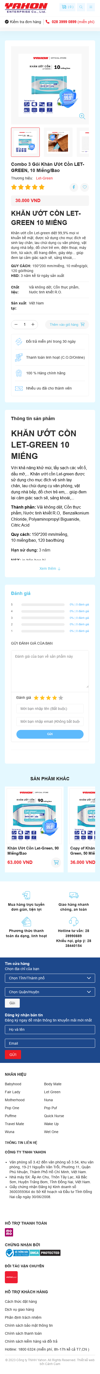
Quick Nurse (54, 1116)
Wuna (9, 1132)
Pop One (12, 1108)
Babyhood (13, 1084)
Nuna (48, 1100)
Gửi (50, 734)
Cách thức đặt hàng (21, 1301)
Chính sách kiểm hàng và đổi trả (31, 1341)
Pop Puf (50, 1108)
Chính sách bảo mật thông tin (29, 1325)
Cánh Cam (52, 1364)
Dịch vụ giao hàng (19, 1309)
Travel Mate (14, 1124)
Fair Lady (12, 1092)
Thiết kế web (86, 1360)
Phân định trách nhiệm (23, 1317)
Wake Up (51, 1124)
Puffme (10, 1116)
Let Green (52, 1092)
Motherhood (15, 1100)
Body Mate (53, 1084)
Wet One (51, 1132)
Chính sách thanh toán (23, 1333)
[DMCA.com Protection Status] (45, 1252)
